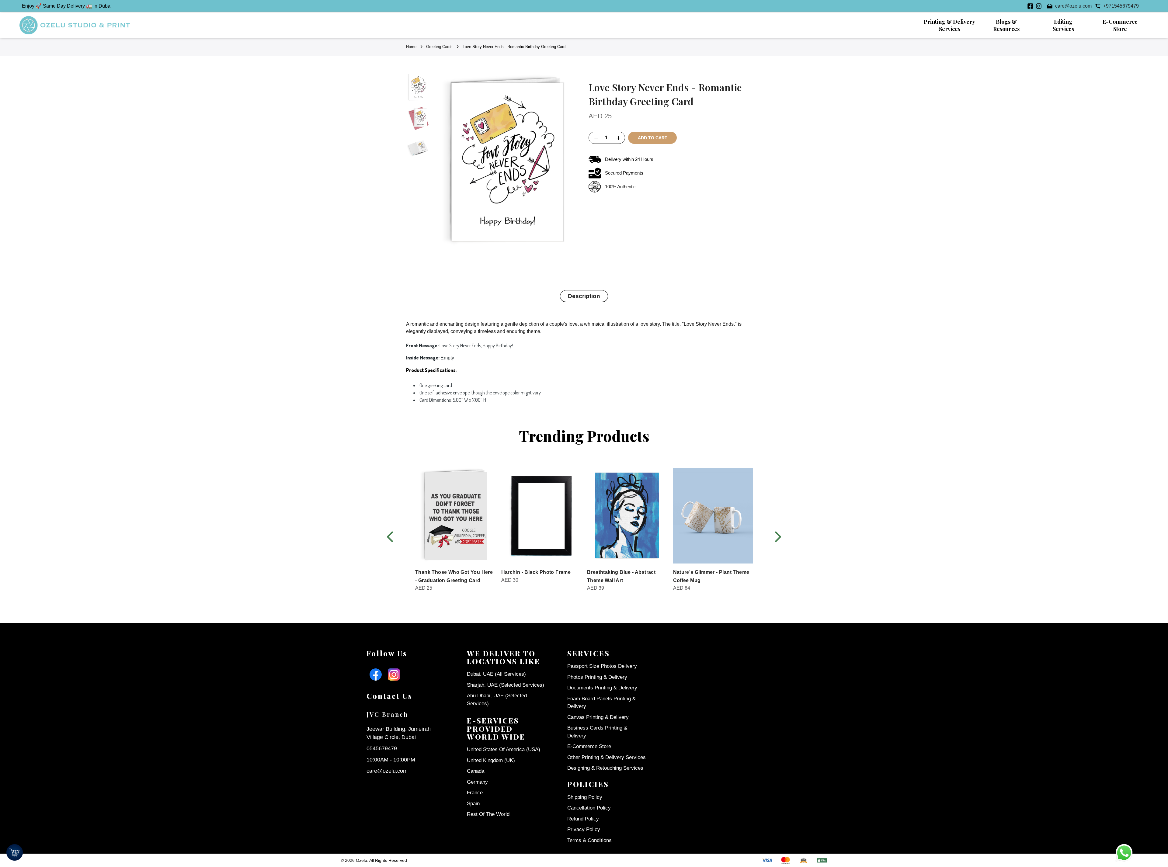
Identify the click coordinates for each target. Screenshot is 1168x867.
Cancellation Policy (589, 808)
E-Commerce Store (589, 746)
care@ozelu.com (387, 771)
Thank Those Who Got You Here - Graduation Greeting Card (454, 576)
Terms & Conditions (589, 840)
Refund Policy (583, 819)
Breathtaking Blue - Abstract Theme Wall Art (621, 576)
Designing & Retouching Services (605, 768)
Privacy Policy (583, 829)
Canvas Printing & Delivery (598, 717)
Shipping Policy (584, 797)
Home (411, 46)
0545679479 (382, 748)
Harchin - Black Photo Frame (536, 572)
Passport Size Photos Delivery (602, 666)
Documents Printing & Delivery (602, 688)
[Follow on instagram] (1039, 6)
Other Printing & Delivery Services (606, 757)
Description (584, 296)
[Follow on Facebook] (1030, 6)
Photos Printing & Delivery (597, 677)
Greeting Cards (439, 46)
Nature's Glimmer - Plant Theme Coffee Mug (711, 576)
